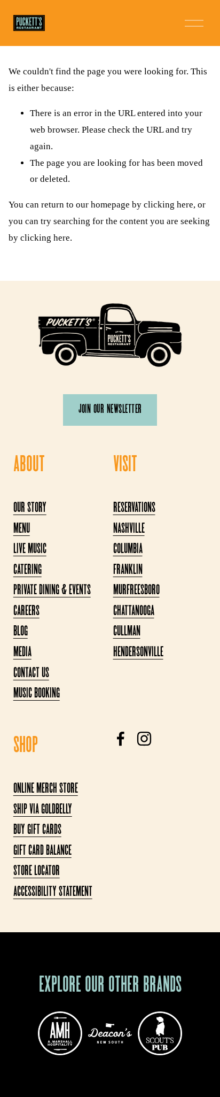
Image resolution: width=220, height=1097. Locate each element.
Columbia (128, 549)
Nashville (129, 529)
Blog (20, 632)
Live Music (29, 549)
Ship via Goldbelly (42, 810)
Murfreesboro (136, 591)
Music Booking (36, 694)
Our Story (29, 508)
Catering (27, 570)
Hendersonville (138, 653)
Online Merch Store (45, 789)
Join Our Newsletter (110, 409)
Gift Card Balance (42, 851)
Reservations (134, 508)
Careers (26, 611)
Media (22, 653)
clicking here (168, 205)
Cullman (126, 632)
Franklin (128, 570)
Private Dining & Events (52, 591)
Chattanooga (133, 611)
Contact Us (31, 673)
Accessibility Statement (52, 892)
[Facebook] (120, 738)
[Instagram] (144, 738)
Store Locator (36, 871)
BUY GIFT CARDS (37, 830)
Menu (21, 529)
